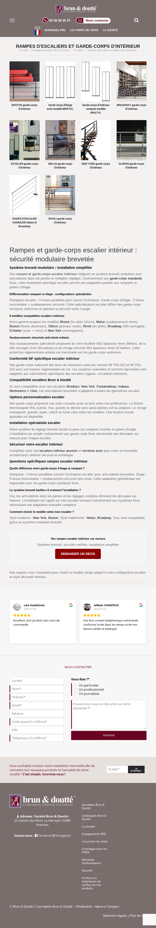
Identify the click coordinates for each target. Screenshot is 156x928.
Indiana (123, 386)
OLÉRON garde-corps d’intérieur (131, 165)
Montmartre (18, 391)
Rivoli (87, 326)
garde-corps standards (126, 278)
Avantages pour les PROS (94, 850)
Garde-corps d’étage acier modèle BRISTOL (60, 107)
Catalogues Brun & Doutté (94, 817)
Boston (14, 326)
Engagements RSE (94, 834)
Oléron (53, 326)
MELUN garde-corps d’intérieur (60, 165)
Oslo (33, 391)
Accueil (23, 50)
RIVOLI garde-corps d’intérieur (60, 220)
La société (110, 30)
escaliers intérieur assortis (58, 451)
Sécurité (87, 870)
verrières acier (92, 451)
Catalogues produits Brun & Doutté (50, 50)
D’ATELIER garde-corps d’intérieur (24, 165)
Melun (100, 322)
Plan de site (138, 916)
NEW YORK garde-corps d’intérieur (96, 165)
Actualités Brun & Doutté (93, 806)
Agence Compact (107, 906)
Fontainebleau (106, 386)
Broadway (115, 326)
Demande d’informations (91, 861)
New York (54, 330)
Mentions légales (115, 916)
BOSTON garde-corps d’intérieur (24, 107)
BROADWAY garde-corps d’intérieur (131, 107)
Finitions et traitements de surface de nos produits (91, 883)
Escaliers (78, 50)
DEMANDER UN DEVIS (78, 554)
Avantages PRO (55, 30)
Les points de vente (84, 30)
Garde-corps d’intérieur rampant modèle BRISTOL (96, 108)
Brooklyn (73, 386)
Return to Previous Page (144, 46)
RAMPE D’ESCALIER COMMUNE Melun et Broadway (24, 222)
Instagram (63, 835)
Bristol (64, 322)
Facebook (45, 835)
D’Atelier (16, 330)
